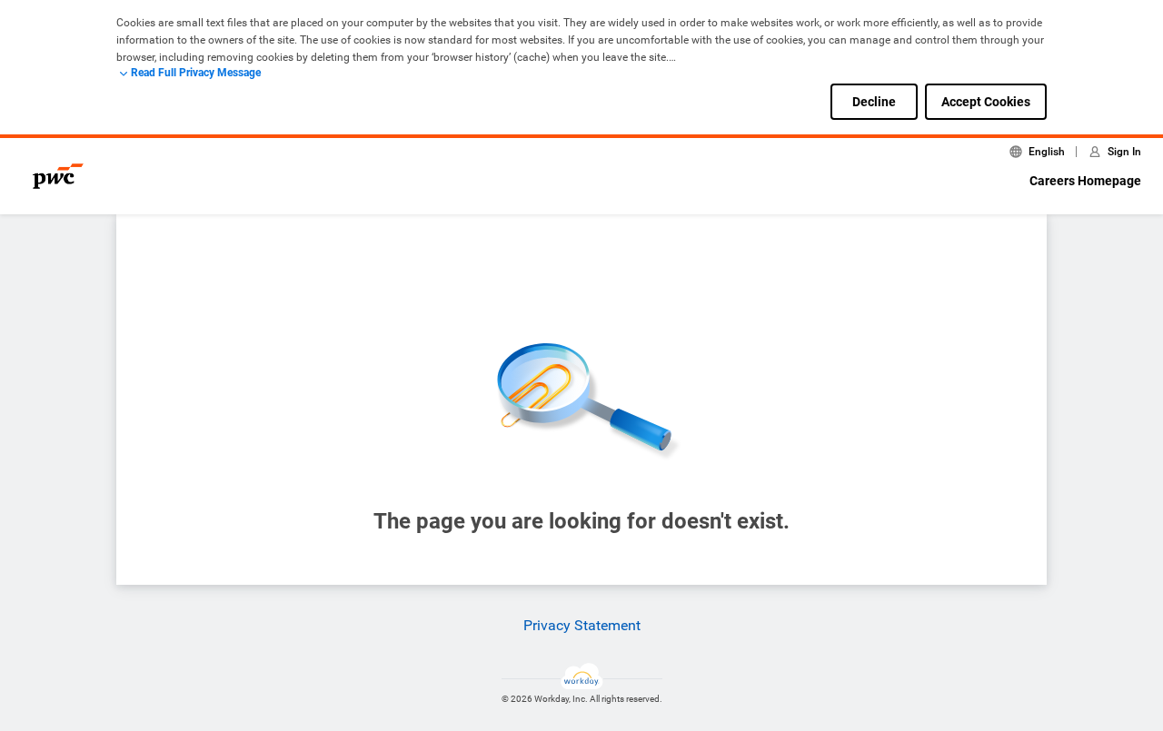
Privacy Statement (582, 625)
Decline (874, 101)
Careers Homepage (1085, 180)
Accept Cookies (985, 101)
